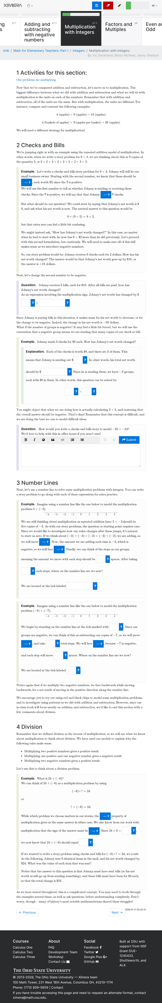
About (54, 941)
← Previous (27, 912)
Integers (79, 51)
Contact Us (57, 962)
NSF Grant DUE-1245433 (133, 951)
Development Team (62, 952)
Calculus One (22, 947)
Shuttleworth (129, 960)
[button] (119, 5)
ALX (122, 965)
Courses (21, 941)
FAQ (51, 947)
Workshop (55, 957)
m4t (6, 51)
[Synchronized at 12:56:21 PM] (97, 5)
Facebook (92, 947)
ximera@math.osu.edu (29, 997)
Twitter (89, 952)
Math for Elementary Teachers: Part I (40, 51)
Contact (57, 987)
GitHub (90, 962)
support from (129, 946)
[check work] (33, 303)
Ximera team (88, 977)
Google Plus (93, 957)
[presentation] (57, 114)
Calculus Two (23, 952)
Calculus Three (24, 957)
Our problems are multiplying (36, 80)
